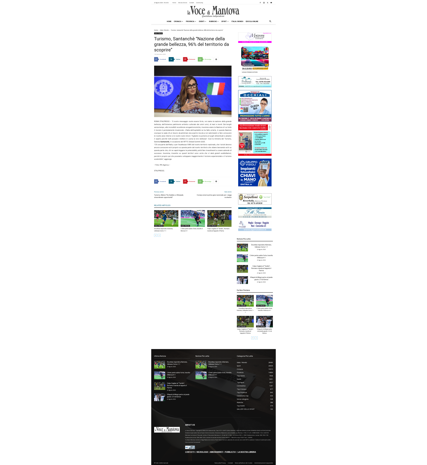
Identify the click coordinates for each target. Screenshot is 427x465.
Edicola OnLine (182, 2)
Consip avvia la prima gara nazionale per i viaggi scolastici (214, 196)
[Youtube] (271, 2)
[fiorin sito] (255, 217)
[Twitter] (267, 2)
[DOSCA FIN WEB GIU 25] (255, 121)
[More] (216, 59)
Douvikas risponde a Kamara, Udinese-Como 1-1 (245, 310)
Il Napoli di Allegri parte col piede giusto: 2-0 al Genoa (264, 331)
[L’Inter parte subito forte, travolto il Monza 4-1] (193, 218)
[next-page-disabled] (159, 235)
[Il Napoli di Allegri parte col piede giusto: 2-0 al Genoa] (242, 280)
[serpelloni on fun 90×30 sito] (255, 204)
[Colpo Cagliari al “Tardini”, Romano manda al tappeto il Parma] (219, 218)
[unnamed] (255, 230)
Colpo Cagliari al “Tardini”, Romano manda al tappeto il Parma (261, 268)
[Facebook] (260, 2)
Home (174, 2)
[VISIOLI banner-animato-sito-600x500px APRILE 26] (255, 186)
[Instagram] (264, 2)
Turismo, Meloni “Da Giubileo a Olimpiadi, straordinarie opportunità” (168, 196)
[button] (270, 22)
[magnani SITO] (255, 42)
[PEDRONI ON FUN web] (255, 87)
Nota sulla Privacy (220, 463)
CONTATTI (190, 452)
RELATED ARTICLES (162, 205)
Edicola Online (252, 21)
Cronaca (177, 21)
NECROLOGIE (202, 452)
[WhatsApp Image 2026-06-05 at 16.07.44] (255, 73)
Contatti (191, 2)
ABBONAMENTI (216, 452)
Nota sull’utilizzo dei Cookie (243, 463)
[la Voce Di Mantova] (213, 12)
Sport (224, 21)
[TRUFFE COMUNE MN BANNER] (255, 155)
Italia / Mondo (237, 21)
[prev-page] (155, 235)
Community (199, 2)
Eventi (201, 21)
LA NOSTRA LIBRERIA (247, 452)
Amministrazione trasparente (263, 463)
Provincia (190, 21)
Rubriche (213, 21)
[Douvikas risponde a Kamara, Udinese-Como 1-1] (166, 218)
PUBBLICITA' (230, 452)
